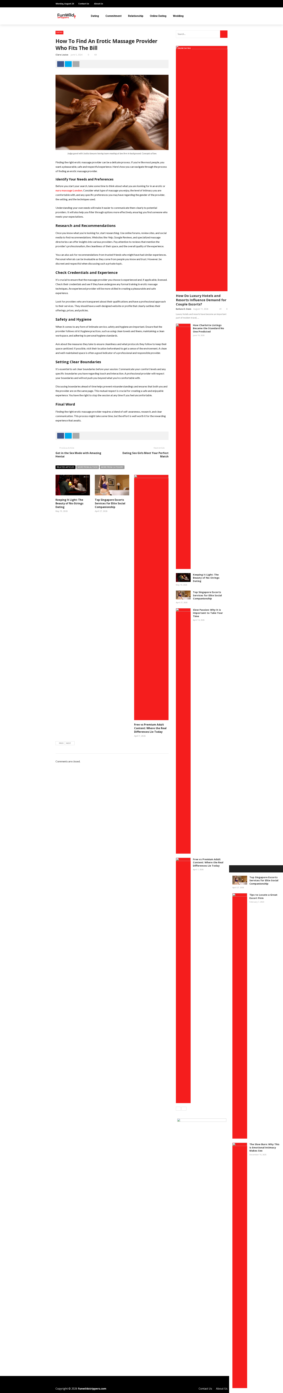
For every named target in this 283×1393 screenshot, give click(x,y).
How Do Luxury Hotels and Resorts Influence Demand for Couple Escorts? (201, 299)
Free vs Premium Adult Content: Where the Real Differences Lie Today (150, 728)
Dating (95, 16)
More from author (88, 467)
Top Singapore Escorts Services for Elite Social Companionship (110, 503)
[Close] (232, 868)
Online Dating (158, 16)
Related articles (65, 467)
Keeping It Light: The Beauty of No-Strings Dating (69, 503)
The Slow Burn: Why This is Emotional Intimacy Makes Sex (264, 1147)
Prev (61, 743)
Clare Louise (62, 54)
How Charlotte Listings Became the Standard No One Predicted (208, 328)
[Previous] (178, 1109)
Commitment (113, 16)
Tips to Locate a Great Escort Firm (263, 896)
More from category (112, 467)
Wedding (178, 16)
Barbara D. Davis (183, 309)
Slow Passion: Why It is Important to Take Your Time (208, 613)
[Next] (183, 1109)
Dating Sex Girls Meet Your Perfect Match (146, 454)
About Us (98, 3)
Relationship (135, 16)
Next (68, 743)
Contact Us (83, 3)
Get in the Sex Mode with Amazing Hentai (78, 454)
